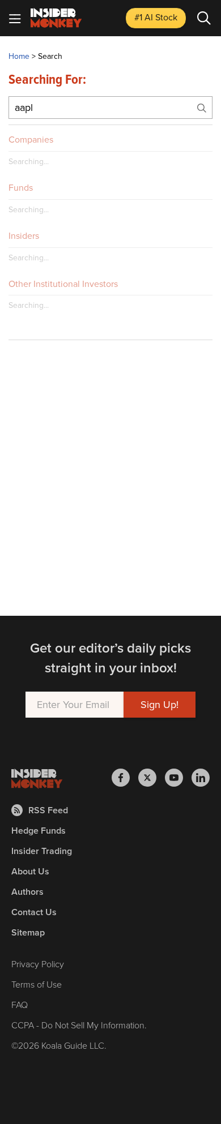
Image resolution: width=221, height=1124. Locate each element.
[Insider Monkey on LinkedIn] (201, 778)
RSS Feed (48, 810)
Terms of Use (36, 984)
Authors (27, 891)
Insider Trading (41, 850)
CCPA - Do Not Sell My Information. (79, 1025)
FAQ (19, 1004)
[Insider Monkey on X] (151, 778)
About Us (30, 871)
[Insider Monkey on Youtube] (178, 778)
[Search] (204, 18)
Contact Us (34, 912)
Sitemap (28, 932)
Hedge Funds (38, 830)
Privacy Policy (37, 964)
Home (18, 56)
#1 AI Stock (155, 17)
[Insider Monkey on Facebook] (125, 778)
